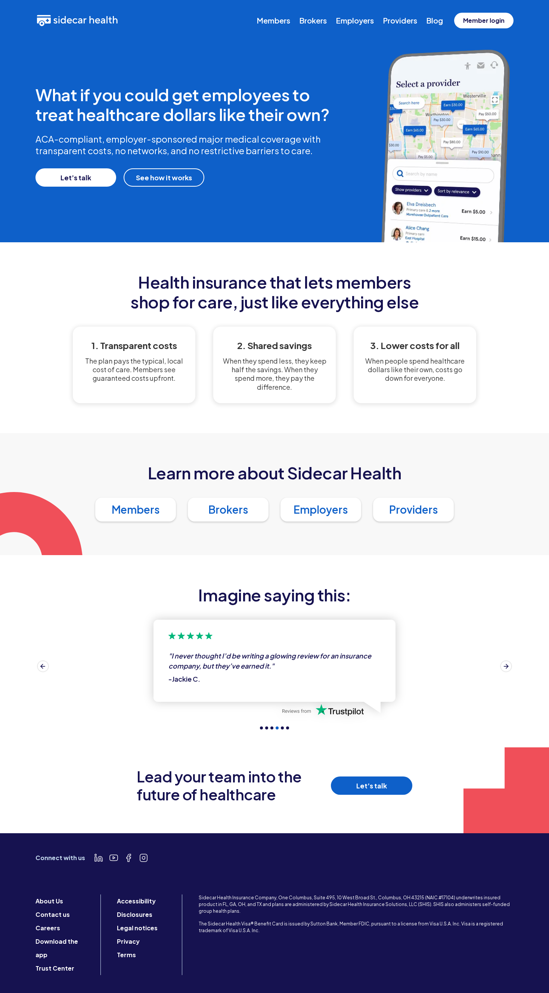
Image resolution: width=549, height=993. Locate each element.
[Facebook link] (128, 857)
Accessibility (136, 901)
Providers (400, 20)
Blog (434, 20)
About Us (49, 901)
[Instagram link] (143, 857)
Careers (47, 928)
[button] (42, 666)
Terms (126, 955)
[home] (77, 20)
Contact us (52, 914)
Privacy (128, 941)
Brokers (313, 20)
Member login (484, 20)
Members (273, 20)
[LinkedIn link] (98, 857)
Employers (355, 20)
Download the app (56, 948)
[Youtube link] (113, 857)
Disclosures (134, 914)
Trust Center (54, 968)
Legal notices (137, 928)
